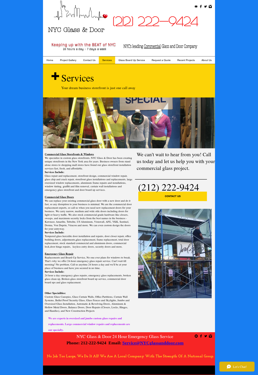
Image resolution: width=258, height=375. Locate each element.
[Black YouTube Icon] (196, 6)
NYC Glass (87, 336)
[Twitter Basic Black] (205, 6)
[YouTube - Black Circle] (196, 336)
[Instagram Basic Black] (210, 6)
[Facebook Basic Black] (200, 6)
